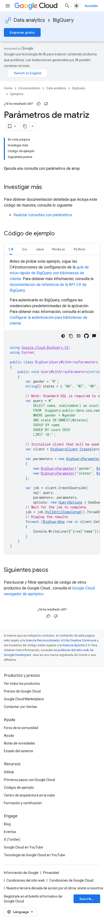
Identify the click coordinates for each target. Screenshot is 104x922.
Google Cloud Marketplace (24, 699)
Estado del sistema (18, 751)
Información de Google (21, 873)
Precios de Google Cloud (22, 691)
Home (8, 88)
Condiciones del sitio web (26, 880)
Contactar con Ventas (20, 707)
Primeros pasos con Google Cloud (29, 780)
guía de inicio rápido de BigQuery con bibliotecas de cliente (49, 273)
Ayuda (9, 735)
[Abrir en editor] (78, 336)
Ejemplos (16, 94)
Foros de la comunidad (21, 728)
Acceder (91, 6)
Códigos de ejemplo (19, 787)
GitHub (9, 772)
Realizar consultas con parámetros (43, 215)
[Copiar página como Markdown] (25, 126)
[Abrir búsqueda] (67, 6)
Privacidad (51, 873)
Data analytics (29, 20)
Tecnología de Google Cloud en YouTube (34, 855)
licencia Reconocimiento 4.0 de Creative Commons (61, 640)
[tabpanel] (52, 406)
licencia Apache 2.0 (76, 645)
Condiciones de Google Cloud (71, 880)
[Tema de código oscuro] (63, 336)
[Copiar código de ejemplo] (71, 336)
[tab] (11, 249)
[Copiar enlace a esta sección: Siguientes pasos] (53, 570)
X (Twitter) (12, 839)
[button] (11, 249)
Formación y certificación (23, 803)
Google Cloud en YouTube (23, 847)
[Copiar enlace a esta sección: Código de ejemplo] (59, 234)
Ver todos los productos (22, 683)
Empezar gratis (22, 32)
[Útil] (38, 103)
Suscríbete (88, 899)
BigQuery (63, 20)
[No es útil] (46, 103)
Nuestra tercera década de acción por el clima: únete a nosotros (55, 888)
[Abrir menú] (8, 6)
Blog (7, 824)
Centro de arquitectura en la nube (29, 795)
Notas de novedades (19, 743)
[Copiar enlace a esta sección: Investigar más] (47, 187)
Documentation (29, 88)
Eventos (10, 832)
